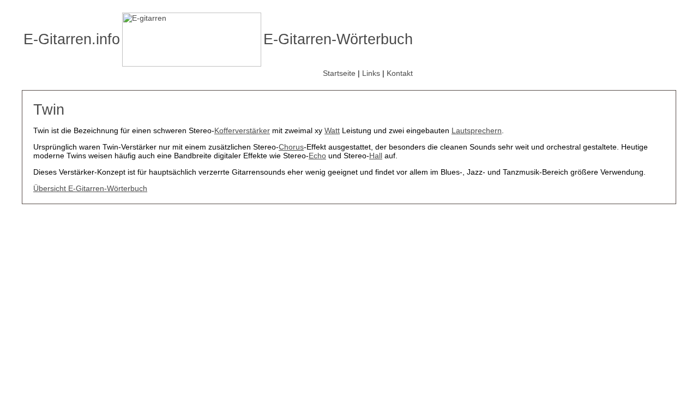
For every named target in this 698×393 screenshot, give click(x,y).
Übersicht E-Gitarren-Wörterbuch (90, 188)
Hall (375, 155)
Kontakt (400, 73)
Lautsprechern (477, 130)
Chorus (291, 146)
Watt (332, 130)
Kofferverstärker (242, 130)
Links (371, 73)
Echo (317, 155)
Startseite (339, 73)
